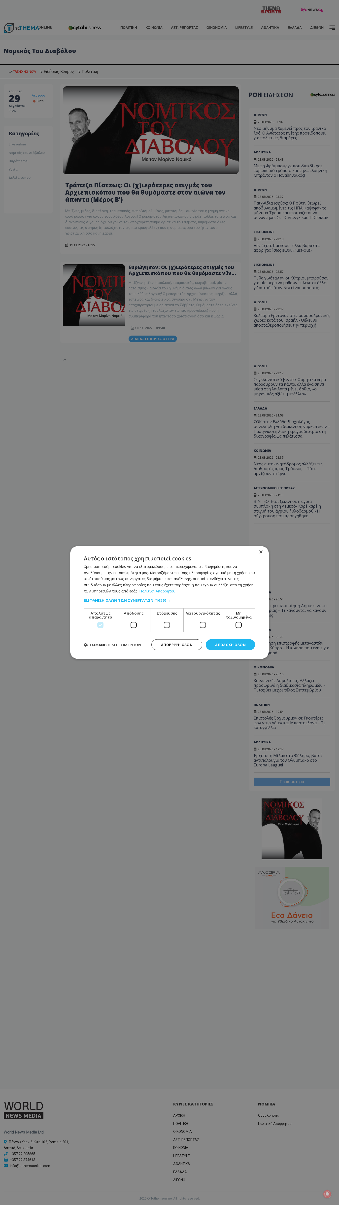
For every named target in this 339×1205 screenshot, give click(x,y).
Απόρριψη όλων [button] (177, 644)
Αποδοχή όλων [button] (230, 644)
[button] (169, 600)
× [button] (261, 552)
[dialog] (169, 602)
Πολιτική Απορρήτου (157, 590)
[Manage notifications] (327, 1194)
